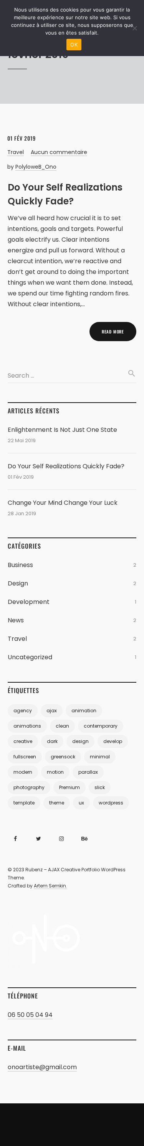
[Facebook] (15, 838)
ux (81, 802)
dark (52, 741)
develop (112, 741)
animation (83, 710)
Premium (69, 787)
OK (74, 44)
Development (29, 601)
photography (29, 787)
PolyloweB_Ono (35, 167)
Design (18, 583)
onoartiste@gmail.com (42, 1067)
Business (20, 565)
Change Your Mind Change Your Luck (63, 502)
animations (27, 726)
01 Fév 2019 (21, 138)
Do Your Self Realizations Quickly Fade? (66, 466)
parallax (88, 772)
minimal (100, 756)
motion (55, 772)
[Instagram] (61, 838)
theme (56, 802)
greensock (63, 756)
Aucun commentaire (59, 152)
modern (22, 772)
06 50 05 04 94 (30, 1014)
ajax (51, 710)
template (24, 802)
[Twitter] (38, 838)
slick (99, 787)
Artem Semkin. (50, 885)
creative (22, 741)
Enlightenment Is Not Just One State (62, 429)
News (16, 620)
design (80, 741)
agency (22, 710)
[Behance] (84, 838)
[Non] (134, 28)
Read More (113, 331)
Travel (15, 152)
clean (62, 726)
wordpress (111, 802)
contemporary (101, 726)
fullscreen (24, 756)
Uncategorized (30, 657)
